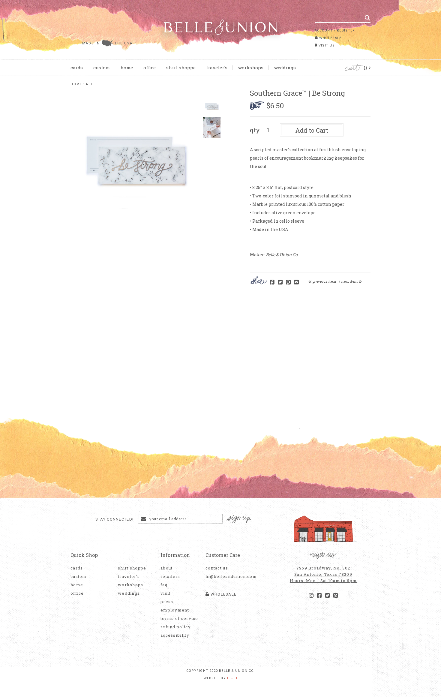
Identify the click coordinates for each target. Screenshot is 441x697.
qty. (255, 130)
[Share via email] (296, 282)
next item (349, 281)
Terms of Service (179, 618)
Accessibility (174, 635)
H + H (232, 678)
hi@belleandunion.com (228, 576)
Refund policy (175, 627)
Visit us (326, 45)
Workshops (250, 68)
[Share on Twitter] (280, 282)
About (166, 568)
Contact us (217, 568)
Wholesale (329, 38)
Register (346, 30)
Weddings (285, 68)
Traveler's (216, 68)
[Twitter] (327, 595)
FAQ (163, 585)
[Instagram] (311, 595)
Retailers (170, 576)
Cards (76, 68)
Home (126, 68)
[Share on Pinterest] (288, 282)
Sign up (238, 519)
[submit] (367, 17)
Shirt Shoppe (181, 68)
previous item (324, 281)
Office (149, 68)
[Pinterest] (335, 595)
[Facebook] (319, 595)
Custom (101, 68)
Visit (165, 593)
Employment (174, 610)
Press (166, 602)
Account (324, 30)
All (89, 84)
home (76, 84)
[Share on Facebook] (272, 282)
